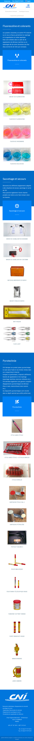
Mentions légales (8, 737)
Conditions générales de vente (20, 737)
